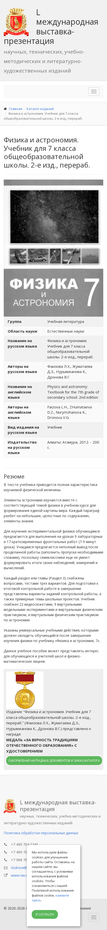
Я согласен (45, 914)
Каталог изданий (40, 108)
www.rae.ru (20, 875)
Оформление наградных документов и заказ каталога (54, 760)
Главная (15, 108)
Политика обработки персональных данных (41, 833)
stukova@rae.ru (23, 867)
